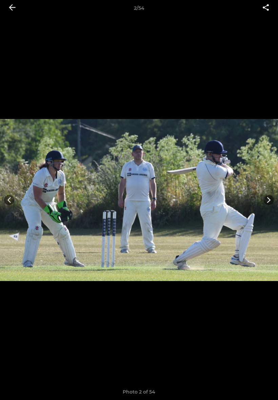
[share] (266, 8)
